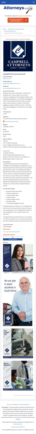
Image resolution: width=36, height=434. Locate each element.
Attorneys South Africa (18, 427)
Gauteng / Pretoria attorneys (16, 29)
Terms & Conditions (12, 404)
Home (4, 29)
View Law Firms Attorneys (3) (11, 231)
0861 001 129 (7, 78)
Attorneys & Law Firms (15, 20)
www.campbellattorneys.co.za (11, 88)
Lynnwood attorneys (10, 31)
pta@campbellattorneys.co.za (11, 83)
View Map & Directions (11, 121)
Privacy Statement (24, 404)
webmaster (19, 424)
